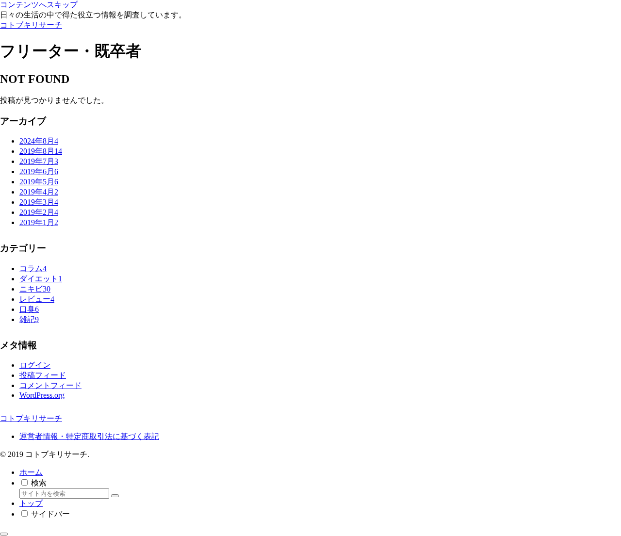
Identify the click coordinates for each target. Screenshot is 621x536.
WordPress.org (42, 395)
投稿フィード (42, 375)
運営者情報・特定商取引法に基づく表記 (89, 436)
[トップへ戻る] (4, 534)
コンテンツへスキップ (39, 4)
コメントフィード (50, 385)
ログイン (34, 365)
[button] (115, 495)
